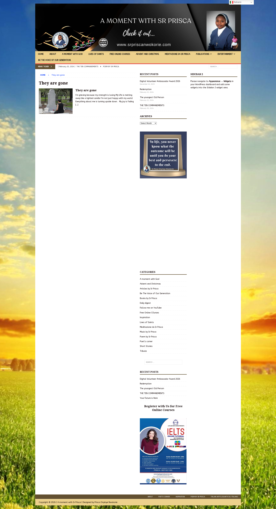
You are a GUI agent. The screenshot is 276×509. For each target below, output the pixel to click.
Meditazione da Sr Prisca (177, 54)
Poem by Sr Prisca (148, 337)
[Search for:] (223, 66)
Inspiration (145, 317)
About (52, 54)
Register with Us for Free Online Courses (163, 408)
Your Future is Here (149, 398)
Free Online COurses (120, 54)
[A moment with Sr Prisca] (138, 49)
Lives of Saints (96, 54)
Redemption (146, 89)
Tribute (143, 351)
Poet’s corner (164, 497)
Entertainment (225, 54)
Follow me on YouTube (151, 308)
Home (41, 54)
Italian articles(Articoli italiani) (224, 497)
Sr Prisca (77, 502)
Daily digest (145, 303)
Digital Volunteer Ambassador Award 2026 (160, 81)
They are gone (86, 90)
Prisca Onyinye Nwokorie (106, 502)
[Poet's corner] (56, 101)
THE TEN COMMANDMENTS (152, 105)
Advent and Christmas (147, 54)
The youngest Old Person (152, 97)
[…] (76, 104)
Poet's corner (146, 341)
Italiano (237, 2)
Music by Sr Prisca (148, 332)
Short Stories (146, 346)
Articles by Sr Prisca (149, 288)
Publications (202, 54)
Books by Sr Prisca (148, 298)
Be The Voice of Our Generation (54, 60)
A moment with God (72, 54)
